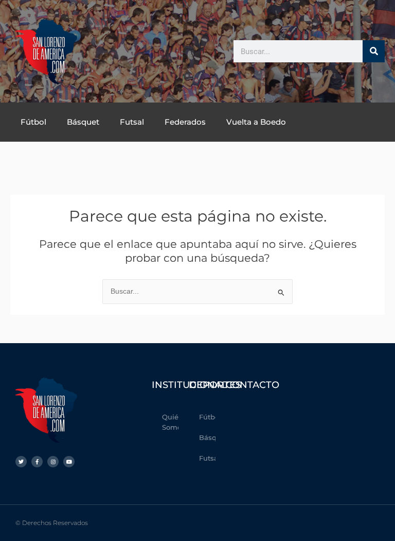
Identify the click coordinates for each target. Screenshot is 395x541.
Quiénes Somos (170, 422)
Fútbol (33, 122)
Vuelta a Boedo (256, 122)
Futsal (132, 122)
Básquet (83, 122)
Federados (185, 122)
